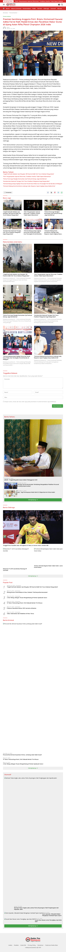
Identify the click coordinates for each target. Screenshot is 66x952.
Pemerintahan (7, 16)
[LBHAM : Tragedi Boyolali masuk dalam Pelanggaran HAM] (33, 448)
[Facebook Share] (48, 192)
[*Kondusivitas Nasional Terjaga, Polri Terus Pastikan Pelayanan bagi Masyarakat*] (12, 224)
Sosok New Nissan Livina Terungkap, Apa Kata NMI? (48, 920)
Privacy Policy (32, 945)
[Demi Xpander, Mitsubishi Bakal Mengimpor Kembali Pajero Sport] (23, 913)
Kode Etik (23, 945)
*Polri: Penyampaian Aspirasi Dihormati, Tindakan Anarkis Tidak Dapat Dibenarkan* (27, 176)
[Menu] (4, 4)
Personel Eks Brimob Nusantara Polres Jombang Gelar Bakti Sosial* (22, 755)
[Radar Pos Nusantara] (11, 4)
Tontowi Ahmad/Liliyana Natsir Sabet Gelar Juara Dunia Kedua (48, 566)
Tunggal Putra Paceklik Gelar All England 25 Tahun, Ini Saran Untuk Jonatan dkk (25, 545)
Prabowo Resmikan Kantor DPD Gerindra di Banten (21, 608)
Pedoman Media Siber (51, 945)
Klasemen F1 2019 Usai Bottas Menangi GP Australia (15, 569)
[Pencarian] (62, 4)
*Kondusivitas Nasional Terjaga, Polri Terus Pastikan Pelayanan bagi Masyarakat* (26, 181)
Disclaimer (40, 945)
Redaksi (16, 945)
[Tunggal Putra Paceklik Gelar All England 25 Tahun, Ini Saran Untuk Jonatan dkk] (33, 527)
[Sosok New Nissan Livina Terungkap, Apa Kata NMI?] (19, 919)
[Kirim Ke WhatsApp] (61, 192)
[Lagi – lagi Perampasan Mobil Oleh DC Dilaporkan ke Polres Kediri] (10, 493)
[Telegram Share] (58, 192)
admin (8, 27)
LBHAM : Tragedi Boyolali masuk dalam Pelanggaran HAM (20, 480)
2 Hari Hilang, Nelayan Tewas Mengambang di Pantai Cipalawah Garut (27, 597)
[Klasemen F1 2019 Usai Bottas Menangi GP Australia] (17, 557)
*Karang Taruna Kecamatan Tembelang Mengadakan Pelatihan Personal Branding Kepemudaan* (38, 485)
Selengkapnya (32, 499)
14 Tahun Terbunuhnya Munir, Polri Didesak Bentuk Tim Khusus (24, 603)
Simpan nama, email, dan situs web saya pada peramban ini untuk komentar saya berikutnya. (30, 401)
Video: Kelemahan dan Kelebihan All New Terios (20, 613)
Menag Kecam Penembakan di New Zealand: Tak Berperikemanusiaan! (27, 592)
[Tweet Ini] (51, 192)
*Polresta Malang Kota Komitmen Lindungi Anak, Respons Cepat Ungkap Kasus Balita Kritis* (29, 186)
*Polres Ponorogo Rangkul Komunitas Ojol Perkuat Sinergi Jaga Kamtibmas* (25, 179)
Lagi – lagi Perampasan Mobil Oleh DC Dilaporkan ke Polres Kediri (36, 492)
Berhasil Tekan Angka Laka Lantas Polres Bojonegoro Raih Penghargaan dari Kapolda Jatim (36, 908)
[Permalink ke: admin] (4, 28)
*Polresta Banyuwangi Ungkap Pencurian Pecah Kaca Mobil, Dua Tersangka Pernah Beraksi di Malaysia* (32, 183)
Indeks (10, 945)
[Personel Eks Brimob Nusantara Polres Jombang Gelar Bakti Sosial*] (33, 687)
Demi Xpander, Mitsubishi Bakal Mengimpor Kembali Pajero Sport (51, 914)
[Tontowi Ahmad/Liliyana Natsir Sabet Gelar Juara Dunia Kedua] (48, 556)
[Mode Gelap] (59, 4)
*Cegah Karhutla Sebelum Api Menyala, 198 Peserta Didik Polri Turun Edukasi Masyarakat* (28, 174)
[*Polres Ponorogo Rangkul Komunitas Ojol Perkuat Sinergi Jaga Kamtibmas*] (53, 205)
